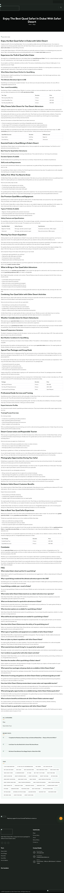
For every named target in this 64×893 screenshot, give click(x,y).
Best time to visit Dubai (39, 772)
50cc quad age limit (47, 766)
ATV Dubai (29, 772)
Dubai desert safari (22, 779)
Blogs (34, 24)
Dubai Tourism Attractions (45, 779)
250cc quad (18, 769)
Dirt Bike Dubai (54, 776)
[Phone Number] (34, 852)
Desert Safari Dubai (33, 776)
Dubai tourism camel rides (10, 782)
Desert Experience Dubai (20, 776)
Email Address (39, 855)
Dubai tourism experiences (24, 782)
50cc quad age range (9, 769)
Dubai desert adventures (9, 779)
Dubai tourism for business (39, 782)
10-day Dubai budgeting (9, 766)
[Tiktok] (60, 1)
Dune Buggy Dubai (19, 785)
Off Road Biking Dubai (48, 788)
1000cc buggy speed (8, 772)
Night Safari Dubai (36, 788)
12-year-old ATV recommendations (25, 766)
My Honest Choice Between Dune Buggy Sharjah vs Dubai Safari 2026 (24, 751)
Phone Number (39, 851)
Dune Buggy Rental (30, 785)
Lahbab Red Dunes (15, 788)
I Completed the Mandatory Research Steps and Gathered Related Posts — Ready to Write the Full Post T (32, 737)
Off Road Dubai (7, 791)
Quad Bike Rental (32, 791)
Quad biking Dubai (52, 791)
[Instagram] (5, 843)
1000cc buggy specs (54, 769)
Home (30, 24)
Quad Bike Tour (42, 791)
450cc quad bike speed (29, 769)
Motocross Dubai (25, 788)
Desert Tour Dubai (44, 776)
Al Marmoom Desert (19, 772)
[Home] (2, 5)
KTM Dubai (6, 788)
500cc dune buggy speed (42, 769)
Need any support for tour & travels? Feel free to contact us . (22, 818)
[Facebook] (55, 1)
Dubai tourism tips (8, 785)
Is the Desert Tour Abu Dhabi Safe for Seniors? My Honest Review (23, 744)
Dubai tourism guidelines (54, 782)
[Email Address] (34, 856)
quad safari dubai (16, 45)
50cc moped (38, 766)
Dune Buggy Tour (41, 785)
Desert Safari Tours (7, 725)
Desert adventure (8, 776)
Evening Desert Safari (52, 785)
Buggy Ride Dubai (51, 772)
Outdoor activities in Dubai (19, 791)
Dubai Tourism (33, 779)
